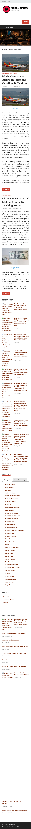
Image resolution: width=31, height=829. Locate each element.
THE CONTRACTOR (11, 565)
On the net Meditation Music (10, 640)
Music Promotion (10, 542)
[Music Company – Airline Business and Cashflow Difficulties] (15, 63)
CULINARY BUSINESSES (12, 496)
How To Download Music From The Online (15, 646)
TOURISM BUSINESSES (12, 567)
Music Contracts (10, 524)
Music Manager (10, 533)
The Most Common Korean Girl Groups (14, 666)
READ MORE (5, 189)
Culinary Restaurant (11, 498)
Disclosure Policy (8, 599)
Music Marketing (6, 195)
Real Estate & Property (12, 562)
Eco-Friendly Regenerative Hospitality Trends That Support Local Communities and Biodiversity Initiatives (21, 458)
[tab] (7, 480)
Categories (7, 480)
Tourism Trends (10, 570)
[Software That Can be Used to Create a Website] (7, 673)
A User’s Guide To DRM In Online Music (14, 653)
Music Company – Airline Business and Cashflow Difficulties (14, 80)
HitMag (19, 827)
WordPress (12, 827)
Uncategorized (9, 582)
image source (15, 108)
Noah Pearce (18, 86)
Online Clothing (10, 550)
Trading (7, 573)
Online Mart (9, 553)
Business (8, 490)
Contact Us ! (7, 597)
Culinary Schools (10, 501)
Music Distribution (11, 527)
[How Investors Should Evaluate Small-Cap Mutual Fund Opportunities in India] (7, 304)
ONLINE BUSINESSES (12, 547)
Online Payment (10, 559)
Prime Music (6, 660)
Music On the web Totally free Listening (13, 633)
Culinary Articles (10, 493)
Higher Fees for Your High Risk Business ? (14, 810)
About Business (10, 484)
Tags (24, 480)
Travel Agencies (10, 576)
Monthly (16, 480)
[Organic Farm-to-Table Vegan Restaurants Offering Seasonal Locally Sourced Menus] (7, 420)
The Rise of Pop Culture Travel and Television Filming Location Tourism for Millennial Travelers (21, 354)
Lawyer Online (9, 510)
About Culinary (10, 487)
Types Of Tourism (10, 579)
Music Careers (9, 521)
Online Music (9, 556)
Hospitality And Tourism (12, 507)
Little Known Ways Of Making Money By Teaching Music (15, 202)
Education (8, 504)
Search (26, 21)
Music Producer (10, 539)
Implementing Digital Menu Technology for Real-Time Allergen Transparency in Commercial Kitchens (20, 387)
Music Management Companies (10, 73)
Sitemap (5, 602)
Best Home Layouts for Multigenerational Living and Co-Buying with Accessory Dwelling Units (21, 321)
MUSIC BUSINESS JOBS (12, 516)
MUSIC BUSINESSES (11, 519)
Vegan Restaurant (10, 585)
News (7, 544)
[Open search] (26, 27)
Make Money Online (11, 513)
